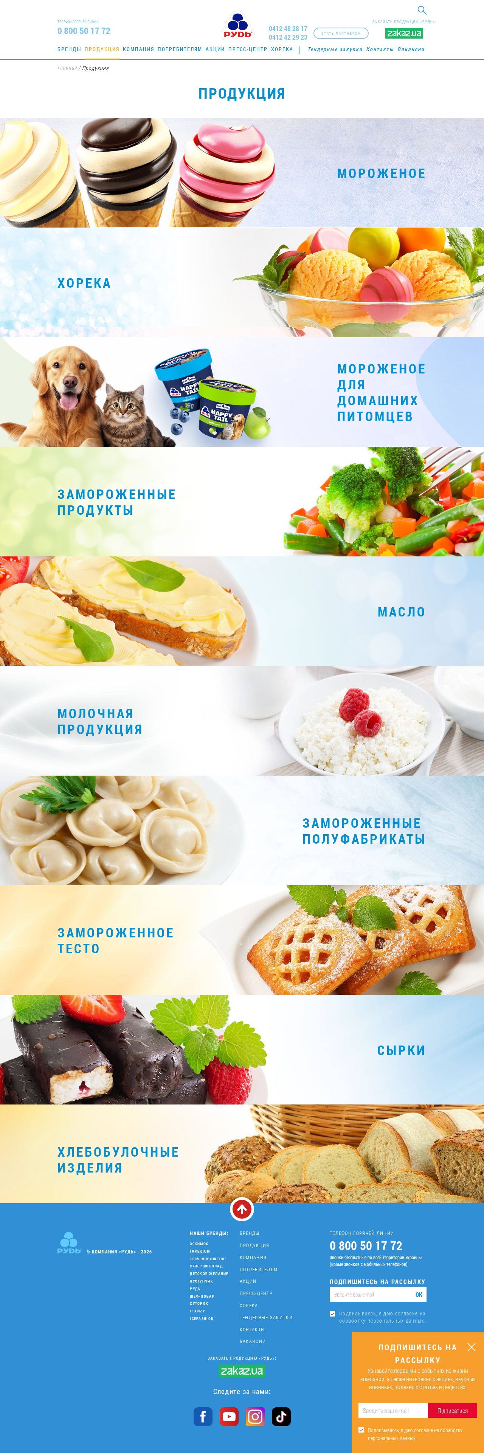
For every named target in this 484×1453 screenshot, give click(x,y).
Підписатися (452, 1410)
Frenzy (197, 1311)
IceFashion (202, 1318)
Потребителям (180, 49)
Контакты (380, 49)
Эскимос (199, 1243)
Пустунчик (201, 1281)
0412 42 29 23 (288, 37)
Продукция (102, 49)
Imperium (200, 1251)
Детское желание (209, 1273)
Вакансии (411, 49)
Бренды (69, 49)
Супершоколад (206, 1266)
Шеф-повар (202, 1296)
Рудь (195, 1288)
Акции (215, 49)
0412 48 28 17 (288, 28)
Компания (138, 49)
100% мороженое (208, 1258)
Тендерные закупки (335, 49)
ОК (419, 1294)
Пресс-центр (248, 49)
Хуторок (199, 1303)
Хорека (282, 49)
